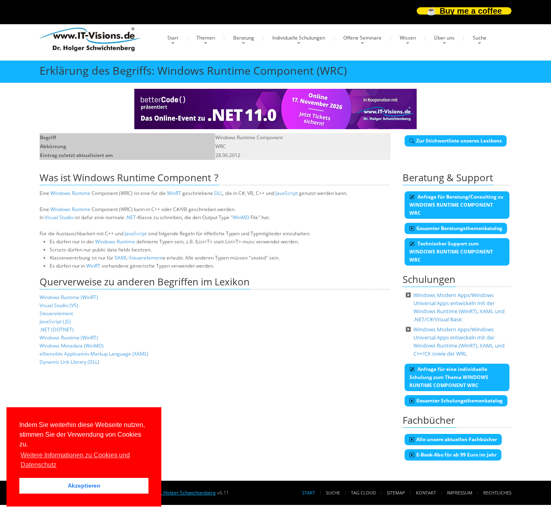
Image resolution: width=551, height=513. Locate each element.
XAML (121, 257)
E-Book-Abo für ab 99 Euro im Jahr (456, 454)
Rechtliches (497, 493)
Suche (479, 37)
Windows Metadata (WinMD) (72, 345)
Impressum (459, 493)
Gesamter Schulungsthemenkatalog (459, 400)
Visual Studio (59, 217)
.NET (130, 217)
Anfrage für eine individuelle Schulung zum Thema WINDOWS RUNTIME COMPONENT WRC (448, 377)
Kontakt (426, 493)
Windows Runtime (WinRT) (69, 297)
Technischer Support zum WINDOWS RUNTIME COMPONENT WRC (451, 251)
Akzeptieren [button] (84, 485)
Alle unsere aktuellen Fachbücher (456, 439)
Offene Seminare (362, 37)
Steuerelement (146, 257)
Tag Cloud (363, 493)
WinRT (174, 193)
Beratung (243, 37)
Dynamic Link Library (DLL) (69, 361)
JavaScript (287, 193)
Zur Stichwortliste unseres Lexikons (459, 140)
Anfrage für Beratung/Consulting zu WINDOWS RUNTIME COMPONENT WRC (456, 204)
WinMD (241, 217)
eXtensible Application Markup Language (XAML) (94, 353)
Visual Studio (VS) (59, 305)
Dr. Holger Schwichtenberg (185, 492)
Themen (205, 37)
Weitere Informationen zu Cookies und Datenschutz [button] (75, 460)
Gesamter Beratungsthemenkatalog (459, 228)
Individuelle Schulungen (298, 37)
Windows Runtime (70, 193)
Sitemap (396, 493)
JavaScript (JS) (55, 321)
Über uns (444, 37)
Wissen (408, 37)
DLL (218, 193)
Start (172, 37)
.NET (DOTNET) (57, 329)
